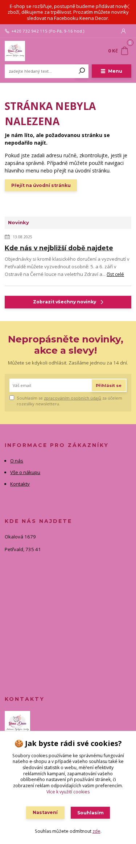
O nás (16, 460)
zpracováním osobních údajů (72, 398)
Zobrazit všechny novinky (64, 301)
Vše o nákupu (25, 472)
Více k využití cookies (68, 792)
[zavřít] (127, 7)
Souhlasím (90, 812)
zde (96, 831)
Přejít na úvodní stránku (41, 185)
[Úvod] (28, 51)
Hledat (82, 71)
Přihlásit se (108, 385)
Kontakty (20, 484)
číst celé (115, 274)
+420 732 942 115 (29, 31)
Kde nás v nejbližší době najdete (59, 248)
